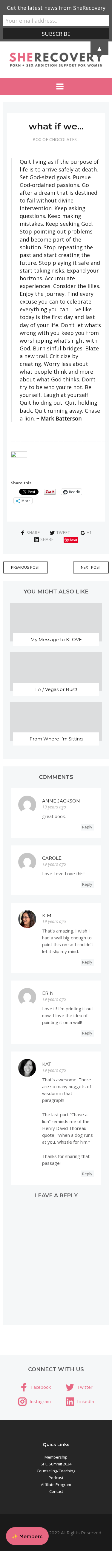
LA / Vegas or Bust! (56, 689)
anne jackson (61, 801)
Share (33, 532)
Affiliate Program (56, 1484)
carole (52, 858)
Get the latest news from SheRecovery (56, 7)
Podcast (56, 1477)
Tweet (63, 532)
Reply (87, 827)
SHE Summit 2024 (56, 1464)
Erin (48, 993)
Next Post (91, 567)
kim (46, 915)
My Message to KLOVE (56, 639)
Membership (56, 1457)
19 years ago (54, 807)
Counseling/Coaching (56, 1470)
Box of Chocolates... (56, 139)
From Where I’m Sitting (56, 739)
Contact (56, 1491)
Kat (46, 1064)
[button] (27, 1536)
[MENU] (56, 86)
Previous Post (25, 567)
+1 (89, 532)
